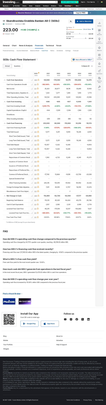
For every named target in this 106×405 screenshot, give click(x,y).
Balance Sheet (34, 50)
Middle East (90, 9)
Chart (14, 46)
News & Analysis (26, 46)
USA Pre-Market (31, 9)
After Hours (41, 9)
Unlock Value (87, 29)
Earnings (68, 50)
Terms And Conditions (73, 400)
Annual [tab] (7, 66)
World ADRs (57, 9)
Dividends (60, 50)
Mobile (5, 340)
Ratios (52, 50)
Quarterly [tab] (17, 66)
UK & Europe (81, 9)
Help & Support (61, 344)
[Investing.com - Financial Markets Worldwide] (11, 2)
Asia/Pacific (99, 9)
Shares (6, 9)
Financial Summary (8, 50)
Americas (73, 9)
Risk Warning (99, 400)
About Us (59, 336)
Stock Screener (16, 9)
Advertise (59, 340)
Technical (50, 46)
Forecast (75, 50)
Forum (58, 46)
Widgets (6, 349)
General (6, 46)
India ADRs (66, 9)
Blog (4, 336)
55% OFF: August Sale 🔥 (69, 2)
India (23, 9)
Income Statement (22, 50)
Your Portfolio (8, 344)
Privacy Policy (87, 400)
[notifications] (98, 2)
